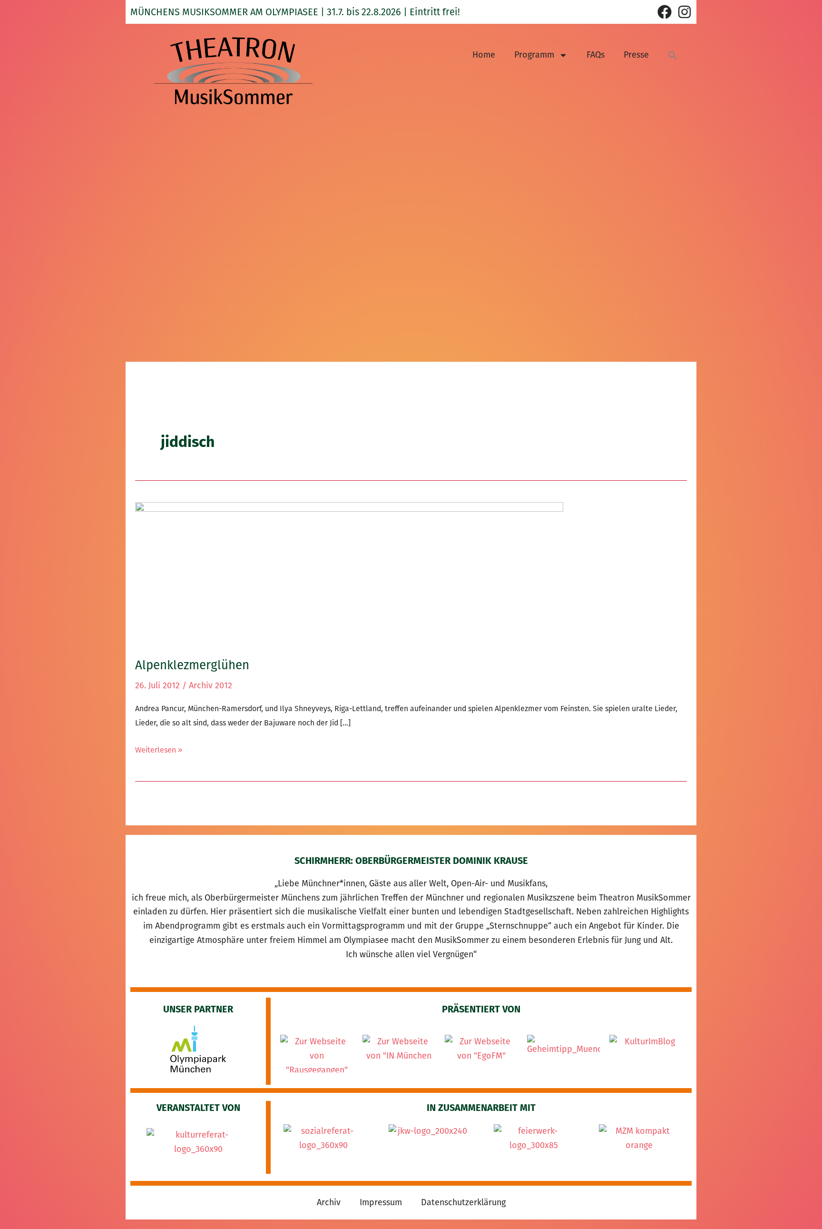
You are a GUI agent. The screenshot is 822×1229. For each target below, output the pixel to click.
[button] (672, 55)
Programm (534, 55)
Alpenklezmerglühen (192, 665)
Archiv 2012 (210, 685)
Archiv (329, 1202)
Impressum (381, 1202)
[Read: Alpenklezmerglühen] (349, 573)
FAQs (596, 55)
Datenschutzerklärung (463, 1202)
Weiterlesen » (158, 748)
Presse (636, 55)
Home (483, 55)
